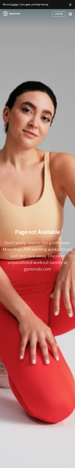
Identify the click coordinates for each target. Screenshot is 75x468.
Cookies (14, 4)
